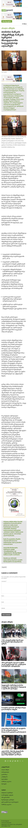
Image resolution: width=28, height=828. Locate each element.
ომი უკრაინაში (5, 797)
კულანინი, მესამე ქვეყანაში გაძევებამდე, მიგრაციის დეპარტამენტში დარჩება (12, 753)
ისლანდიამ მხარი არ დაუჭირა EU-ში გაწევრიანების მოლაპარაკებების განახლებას (13, 730)
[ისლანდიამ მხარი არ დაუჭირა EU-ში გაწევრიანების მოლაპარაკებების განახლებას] (14, 719)
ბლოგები (4, 784)
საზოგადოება (5, 772)
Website (3, 608)
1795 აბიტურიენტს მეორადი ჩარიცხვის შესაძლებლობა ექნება (12, 642)
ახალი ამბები (8, 28)
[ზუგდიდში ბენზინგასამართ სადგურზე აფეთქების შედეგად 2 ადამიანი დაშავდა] (14, 676)
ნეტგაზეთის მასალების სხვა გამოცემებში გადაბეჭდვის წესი (11, 825)
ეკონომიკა (4, 774)
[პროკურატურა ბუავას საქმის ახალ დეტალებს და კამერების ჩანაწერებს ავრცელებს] (14, 653)
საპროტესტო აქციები (7, 795)
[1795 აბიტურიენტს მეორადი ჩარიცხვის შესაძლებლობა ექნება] (14, 631)
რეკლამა (4, 567)
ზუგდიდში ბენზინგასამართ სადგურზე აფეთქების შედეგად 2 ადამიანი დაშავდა (13, 687)
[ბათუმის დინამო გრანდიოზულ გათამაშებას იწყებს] (14, 698)
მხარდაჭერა (6, 21)
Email (2, 602)
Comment (3, 581)
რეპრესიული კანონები (7, 799)
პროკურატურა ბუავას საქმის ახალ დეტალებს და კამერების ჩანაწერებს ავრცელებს (13, 664)
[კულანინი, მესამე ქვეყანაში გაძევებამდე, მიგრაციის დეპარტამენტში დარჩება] (14, 742)
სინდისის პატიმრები (7, 792)
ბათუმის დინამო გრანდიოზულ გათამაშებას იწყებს (13, 708)
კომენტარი (4, 776)
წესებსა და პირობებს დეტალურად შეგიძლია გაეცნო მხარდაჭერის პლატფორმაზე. (12, 559)
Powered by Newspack (6, 822)
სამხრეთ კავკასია (6, 781)
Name (2, 595)
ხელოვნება (4, 779)
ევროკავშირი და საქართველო (9, 802)
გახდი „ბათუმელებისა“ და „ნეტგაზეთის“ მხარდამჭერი (12, 551)
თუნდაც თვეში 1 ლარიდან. (11, 554)
